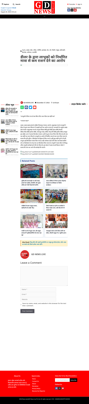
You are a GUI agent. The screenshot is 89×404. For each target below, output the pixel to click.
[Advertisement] (44, 33)
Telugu (9, 10)
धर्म (50, 50)
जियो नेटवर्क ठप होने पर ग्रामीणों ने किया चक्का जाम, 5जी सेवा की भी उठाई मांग (12, 141)
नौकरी (53, 50)
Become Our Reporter (38, 391)
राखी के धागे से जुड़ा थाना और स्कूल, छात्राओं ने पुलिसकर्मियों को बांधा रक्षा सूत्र (11, 151)
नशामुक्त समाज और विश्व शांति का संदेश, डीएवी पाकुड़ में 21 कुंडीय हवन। (56, 232)
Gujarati (9, 8)
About (34, 383)
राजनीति (34, 52)
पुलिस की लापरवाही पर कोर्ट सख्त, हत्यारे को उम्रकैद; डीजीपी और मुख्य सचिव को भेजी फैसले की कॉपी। (11, 111)
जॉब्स (34, 50)
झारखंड (44, 50)
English (3, 8)
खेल (31, 50)
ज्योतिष (39, 50)
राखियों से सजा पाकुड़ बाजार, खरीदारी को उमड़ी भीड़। (11, 131)
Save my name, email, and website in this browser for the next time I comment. (44, 305)
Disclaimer (35, 386)
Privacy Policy (36, 388)
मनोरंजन (29, 52)
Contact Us (35, 381)
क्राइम (27, 50)
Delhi (24, 50)
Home (34, 379)
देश (48, 50)
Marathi (3, 10)
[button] (13, 4)
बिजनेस (24, 52)
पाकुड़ (57, 50)
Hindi (14, 8)
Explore (6, 4)
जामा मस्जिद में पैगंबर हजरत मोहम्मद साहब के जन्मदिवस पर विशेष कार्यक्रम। (11, 122)
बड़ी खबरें (62, 50)
